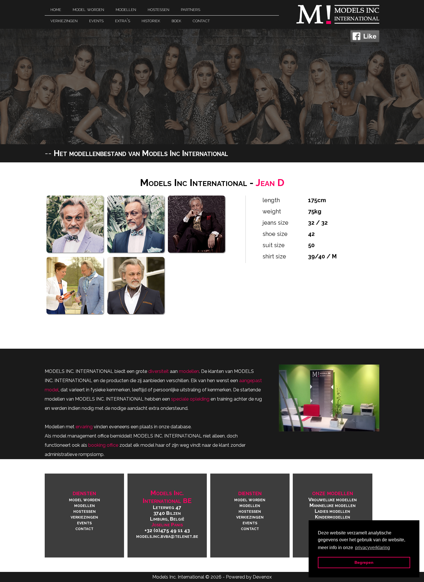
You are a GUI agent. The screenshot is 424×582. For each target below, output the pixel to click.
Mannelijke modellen (332, 505)
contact (84, 528)
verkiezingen (84, 517)
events (84, 522)
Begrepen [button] (364, 562)
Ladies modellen (332, 511)
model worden (84, 499)
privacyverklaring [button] (372, 547)
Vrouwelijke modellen (332, 499)
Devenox (262, 577)
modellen (84, 505)
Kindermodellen (332, 517)
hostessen (84, 511)
